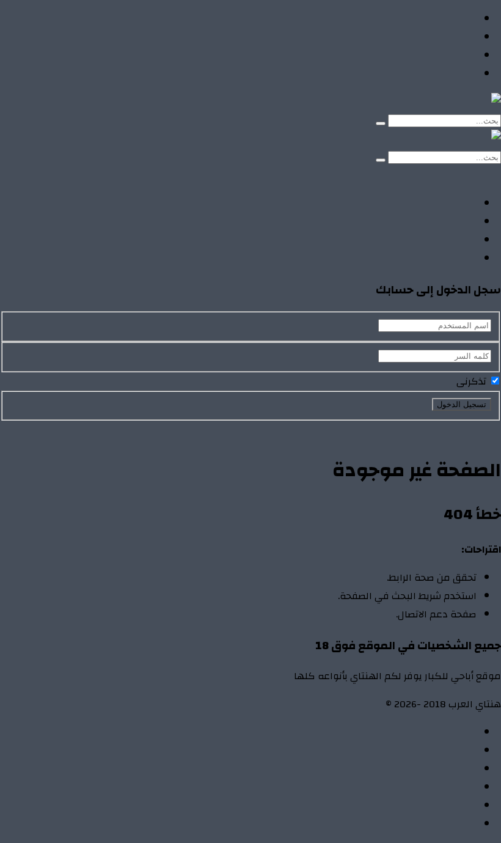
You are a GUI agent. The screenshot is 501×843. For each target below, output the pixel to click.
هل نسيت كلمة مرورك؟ (376, 430)
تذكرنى (472, 381)
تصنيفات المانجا (443, 55)
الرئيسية (459, 19)
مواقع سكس (447, 74)
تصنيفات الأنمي (444, 37)
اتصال (465, 732)
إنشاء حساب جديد (465, 430)
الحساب (460, 751)
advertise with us (440, 806)
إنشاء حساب (412, 175)
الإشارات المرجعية (439, 769)
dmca (465, 787)
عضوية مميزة (447, 824)
